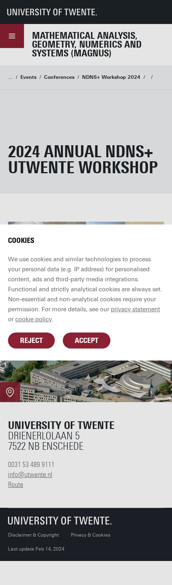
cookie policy (33, 319)
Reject (31, 340)
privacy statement (135, 309)
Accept (86, 340)
